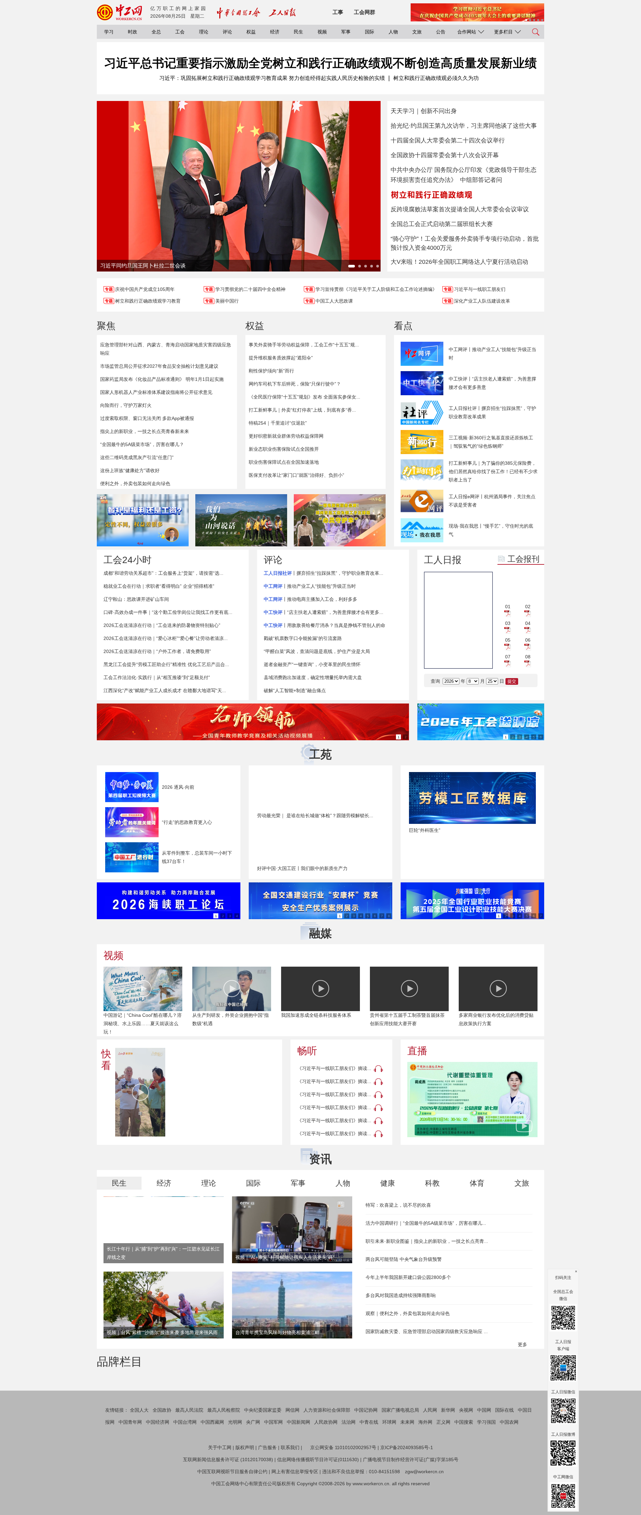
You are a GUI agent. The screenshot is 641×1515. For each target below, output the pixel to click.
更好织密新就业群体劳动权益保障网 (286, 436)
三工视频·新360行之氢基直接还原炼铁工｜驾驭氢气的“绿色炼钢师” (491, 442)
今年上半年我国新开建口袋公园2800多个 (408, 1277)
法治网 (349, 1453)
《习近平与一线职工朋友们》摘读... (334, 1068)
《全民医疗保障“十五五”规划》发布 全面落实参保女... (304, 397)
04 (527, 623)
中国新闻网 (298, 1453)
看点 (403, 326)
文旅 (417, 31)
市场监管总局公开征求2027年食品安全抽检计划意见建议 (159, 366)
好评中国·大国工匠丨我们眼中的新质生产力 (302, 868)
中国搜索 (463, 1453)
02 (527, 606)
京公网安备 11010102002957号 (343, 1479)
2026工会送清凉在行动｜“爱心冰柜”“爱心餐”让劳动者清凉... (165, 638)
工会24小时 (127, 560)
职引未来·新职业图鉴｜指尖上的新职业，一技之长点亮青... (427, 1241)
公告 (440, 31)
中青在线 (369, 1453)
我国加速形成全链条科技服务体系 (316, 1015)
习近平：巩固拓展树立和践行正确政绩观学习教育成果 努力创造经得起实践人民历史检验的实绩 (272, 78)
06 (527, 640)
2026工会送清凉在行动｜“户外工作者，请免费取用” (157, 651)
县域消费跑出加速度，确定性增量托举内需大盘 (313, 677)
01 (507, 606)
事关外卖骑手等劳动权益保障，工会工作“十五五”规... (304, 344)
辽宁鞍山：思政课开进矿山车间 (136, 599)
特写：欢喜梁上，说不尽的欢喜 (398, 1205)
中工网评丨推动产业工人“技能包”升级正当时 (492, 353)
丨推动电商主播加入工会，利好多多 (310, 599)
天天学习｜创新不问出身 (424, 111)
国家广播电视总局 (400, 1441)
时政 (132, 31)
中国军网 (273, 1453)
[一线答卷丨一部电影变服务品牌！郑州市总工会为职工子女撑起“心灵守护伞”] (340, 520)
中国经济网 (157, 1453)
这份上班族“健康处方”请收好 (130, 470)
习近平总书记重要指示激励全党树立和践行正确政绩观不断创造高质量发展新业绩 (320, 63)
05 (507, 640)
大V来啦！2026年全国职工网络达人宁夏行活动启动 (459, 261)
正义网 (443, 1453)
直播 (417, 1050)
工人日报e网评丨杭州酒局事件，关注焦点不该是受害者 (492, 501)
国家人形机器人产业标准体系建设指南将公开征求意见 (156, 392)
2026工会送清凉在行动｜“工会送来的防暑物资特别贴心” (161, 625)
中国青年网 (130, 1453)
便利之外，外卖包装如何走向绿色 (135, 483)
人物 (393, 31)
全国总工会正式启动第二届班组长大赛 (442, 224)
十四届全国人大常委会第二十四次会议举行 (448, 140)
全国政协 (162, 1441)
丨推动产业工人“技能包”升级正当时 (310, 586)
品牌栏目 (119, 1361)
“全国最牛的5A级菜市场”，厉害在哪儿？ (142, 444)
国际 (369, 31)
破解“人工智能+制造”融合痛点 (295, 690)
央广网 (253, 1453)
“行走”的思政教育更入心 (187, 822)
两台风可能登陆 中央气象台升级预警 (404, 1259)
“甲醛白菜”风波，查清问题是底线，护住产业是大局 (317, 651)
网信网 (292, 1441)
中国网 (484, 1441)
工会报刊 (523, 558)
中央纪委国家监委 (262, 1441)
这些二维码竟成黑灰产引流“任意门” (137, 457)
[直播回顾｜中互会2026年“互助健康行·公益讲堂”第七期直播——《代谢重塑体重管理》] (472, 1099)
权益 (251, 31)
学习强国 (486, 1453)
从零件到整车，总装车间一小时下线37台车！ (197, 857)
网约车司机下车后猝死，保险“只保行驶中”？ (295, 384)
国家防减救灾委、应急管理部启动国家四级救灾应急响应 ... (427, 1331)
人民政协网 (326, 1453)
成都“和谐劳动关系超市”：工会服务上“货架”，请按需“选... (163, 573)
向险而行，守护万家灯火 (126, 405)
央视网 (466, 1441)
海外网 (425, 1453)
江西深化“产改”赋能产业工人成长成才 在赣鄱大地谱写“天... (164, 690)
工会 (180, 31)
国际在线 (504, 1441)
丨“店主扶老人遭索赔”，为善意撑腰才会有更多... (323, 612)
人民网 (430, 1441)
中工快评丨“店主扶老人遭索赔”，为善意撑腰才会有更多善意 (492, 383)
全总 (156, 31)
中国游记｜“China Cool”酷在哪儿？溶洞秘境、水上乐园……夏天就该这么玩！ (142, 1023)
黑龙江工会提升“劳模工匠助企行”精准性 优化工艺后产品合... (166, 664)
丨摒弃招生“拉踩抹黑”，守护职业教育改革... (323, 573)
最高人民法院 (189, 1441)
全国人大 (139, 1441)
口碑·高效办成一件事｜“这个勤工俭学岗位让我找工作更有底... (167, 612)
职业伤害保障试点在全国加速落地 (284, 462)
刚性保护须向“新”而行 (271, 370)
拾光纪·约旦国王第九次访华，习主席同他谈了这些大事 (464, 125)
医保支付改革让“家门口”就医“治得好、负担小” (296, 475)
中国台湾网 (185, 1453)
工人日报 (442, 560)
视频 (322, 31)
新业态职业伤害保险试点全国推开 (284, 449)
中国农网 (509, 1453)
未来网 (407, 1453)
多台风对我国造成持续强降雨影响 (401, 1295)
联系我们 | (291, 1479)
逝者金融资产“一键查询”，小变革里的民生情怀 (312, 664)
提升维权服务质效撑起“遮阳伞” (281, 357)
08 (527, 656)
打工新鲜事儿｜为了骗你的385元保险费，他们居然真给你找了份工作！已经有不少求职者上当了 (493, 471)
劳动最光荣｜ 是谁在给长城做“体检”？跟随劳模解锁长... (315, 815)
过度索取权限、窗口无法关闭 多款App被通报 (147, 418)
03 (507, 623)
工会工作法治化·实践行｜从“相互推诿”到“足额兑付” (156, 677)
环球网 (389, 1453)
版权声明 (244, 1479)
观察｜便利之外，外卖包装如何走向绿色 (408, 1313)
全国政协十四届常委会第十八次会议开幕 (445, 155)
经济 (274, 31)
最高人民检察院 (223, 1441)
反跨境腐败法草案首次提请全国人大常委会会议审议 (460, 209)
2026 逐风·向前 (178, 787)
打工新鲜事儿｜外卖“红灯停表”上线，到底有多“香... (302, 410)
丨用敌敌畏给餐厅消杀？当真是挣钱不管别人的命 (324, 625)
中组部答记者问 (481, 180)
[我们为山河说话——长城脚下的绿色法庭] (241, 520)
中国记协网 (366, 1441)
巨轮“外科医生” (424, 830)
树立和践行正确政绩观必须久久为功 (436, 78)
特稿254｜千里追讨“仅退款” (278, 423)
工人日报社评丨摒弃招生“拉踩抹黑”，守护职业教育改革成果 (492, 412)
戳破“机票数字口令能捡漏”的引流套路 (303, 638)
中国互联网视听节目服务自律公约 (232, 1503)
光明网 (235, 1453)
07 (507, 656)
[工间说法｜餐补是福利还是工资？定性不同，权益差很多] (143, 520)
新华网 (448, 1441)
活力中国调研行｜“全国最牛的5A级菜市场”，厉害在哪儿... (426, 1223)
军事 (346, 31)
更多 (523, 1344)
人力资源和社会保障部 (326, 1441)
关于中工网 (219, 1479)
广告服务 (267, 1479)
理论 (203, 31)
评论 (227, 31)
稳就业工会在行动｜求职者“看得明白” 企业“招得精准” (158, 586)
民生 (298, 31)
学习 (109, 31)
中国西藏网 (212, 1453)
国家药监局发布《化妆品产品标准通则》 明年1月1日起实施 (162, 379)
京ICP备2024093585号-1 (406, 1479)
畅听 (307, 1050)
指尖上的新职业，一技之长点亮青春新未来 (144, 431)
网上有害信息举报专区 (294, 1503)
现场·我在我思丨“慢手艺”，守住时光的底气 (491, 530)
